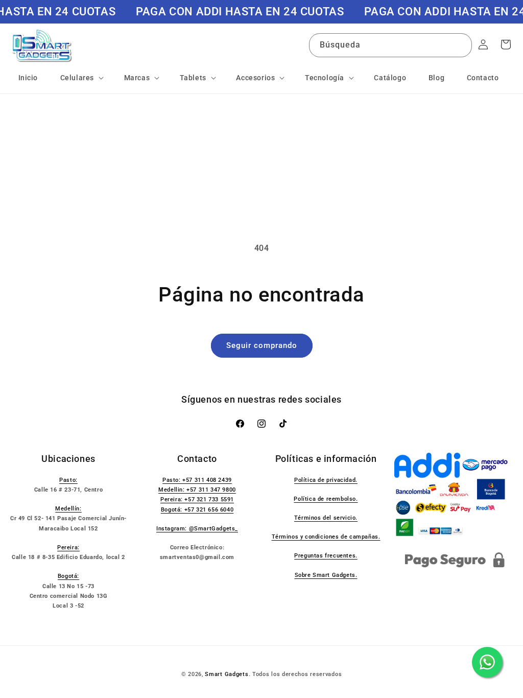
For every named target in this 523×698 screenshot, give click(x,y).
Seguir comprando (261, 345)
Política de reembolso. (326, 499)
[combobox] (390, 45)
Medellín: (68, 508)
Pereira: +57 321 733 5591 (197, 499)
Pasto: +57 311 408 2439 (197, 480)
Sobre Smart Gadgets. (326, 575)
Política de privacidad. (326, 480)
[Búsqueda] (460, 45)
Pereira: (68, 547)
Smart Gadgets (226, 674)
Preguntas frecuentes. (326, 555)
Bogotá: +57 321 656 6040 (197, 509)
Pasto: (68, 480)
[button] (81, 77)
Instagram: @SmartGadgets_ (197, 528)
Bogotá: (68, 576)
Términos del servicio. (326, 518)
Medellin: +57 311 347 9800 (197, 489)
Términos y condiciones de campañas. (326, 536)
